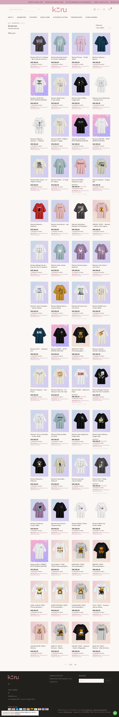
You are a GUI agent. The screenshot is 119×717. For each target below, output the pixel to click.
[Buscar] (39, 9)
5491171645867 (13, 690)
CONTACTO (53, 682)
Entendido (17, 713)
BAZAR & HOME (45, 17)
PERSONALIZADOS (76, 17)
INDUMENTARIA (21, 17)
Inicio (9, 23)
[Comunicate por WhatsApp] (115, 713)
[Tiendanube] (65, 712)
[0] (109, 9)
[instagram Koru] (8, 684)
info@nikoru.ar (12, 696)
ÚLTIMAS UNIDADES (91, 17)
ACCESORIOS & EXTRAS (60, 17)
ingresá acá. (89, 710)
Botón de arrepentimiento (100, 710)
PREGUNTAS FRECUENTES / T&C (61, 679)
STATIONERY (33, 17)
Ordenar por (99, 25)
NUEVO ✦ (11, 17)
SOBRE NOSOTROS (56, 676)
